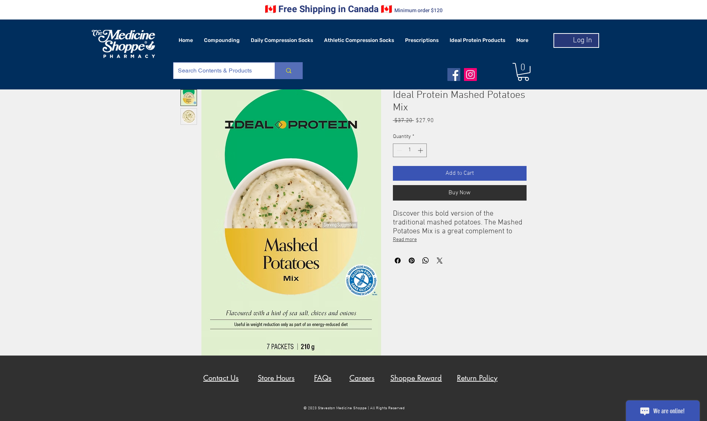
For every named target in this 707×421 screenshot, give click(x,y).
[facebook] (453, 74)
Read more (405, 240)
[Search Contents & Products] (288, 71)
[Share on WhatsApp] (425, 260)
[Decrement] (398, 150)
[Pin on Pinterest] (411, 260)
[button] (523, 72)
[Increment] (421, 150)
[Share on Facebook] (397, 260)
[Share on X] (439, 260)
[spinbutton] (409, 150)
